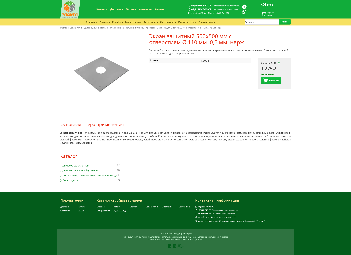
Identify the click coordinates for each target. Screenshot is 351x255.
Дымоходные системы (95, 27)
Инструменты (186, 22)
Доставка (116, 9)
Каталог (101, 9)
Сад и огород (205, 22)
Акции (159, 9)
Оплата (131, 9)
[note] (170, 246)
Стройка (91, 22)
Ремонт (104, 22)
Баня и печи (132, 22)
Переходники (70, 180)
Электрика (150, 22)
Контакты (145, 9)
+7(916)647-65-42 (201, 9)
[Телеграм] (244, 7)
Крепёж (116, 22)
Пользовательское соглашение (169, 237)
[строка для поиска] (262, 22)
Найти (285, 21)
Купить (273, 80)
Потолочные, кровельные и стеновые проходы (132, 27)
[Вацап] (244, 12)
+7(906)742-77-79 (201, 5)
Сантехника (167, 22)
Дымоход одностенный (76, 165)
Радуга (63, 27)
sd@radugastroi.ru (206, 206)
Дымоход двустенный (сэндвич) (81, 170)
